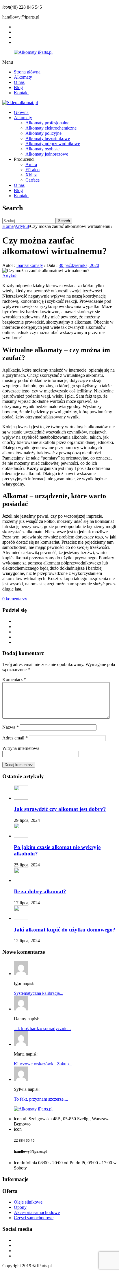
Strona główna (27, 71)
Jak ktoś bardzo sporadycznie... (42, 1028)
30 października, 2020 (79, 265)
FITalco (32, 169)
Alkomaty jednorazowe (46, 154)
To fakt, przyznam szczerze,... (41, 1099)
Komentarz (14, 679)
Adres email (15, 737)
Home (8, 226)
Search (64, 221)
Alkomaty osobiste (42, 148)
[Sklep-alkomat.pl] (20, 102)
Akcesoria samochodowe (37, 1212)
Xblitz (31, 174)
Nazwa (10, 727)
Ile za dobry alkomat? (40, 891)
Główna (21, 112)
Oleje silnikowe (28, 1202)
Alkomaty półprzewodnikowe (52, 143)
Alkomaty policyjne (43, 133)
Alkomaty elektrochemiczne (51, 128)
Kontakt (21, 92)
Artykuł (22, 226)
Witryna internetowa (20, 748)
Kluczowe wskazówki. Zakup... (43, 1063)
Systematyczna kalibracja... (38, 993)
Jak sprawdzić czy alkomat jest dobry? (60, 809)
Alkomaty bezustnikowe (47, 138)
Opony (20, 1207)
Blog (18, 87)
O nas (19, 82)
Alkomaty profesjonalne (47, 122)
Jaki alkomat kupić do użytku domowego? (65, 930)
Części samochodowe (33, 1217)
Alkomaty (23, 77)
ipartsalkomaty (29, 265)
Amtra (31, 164)
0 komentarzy (14, 598)
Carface (32, 180)
